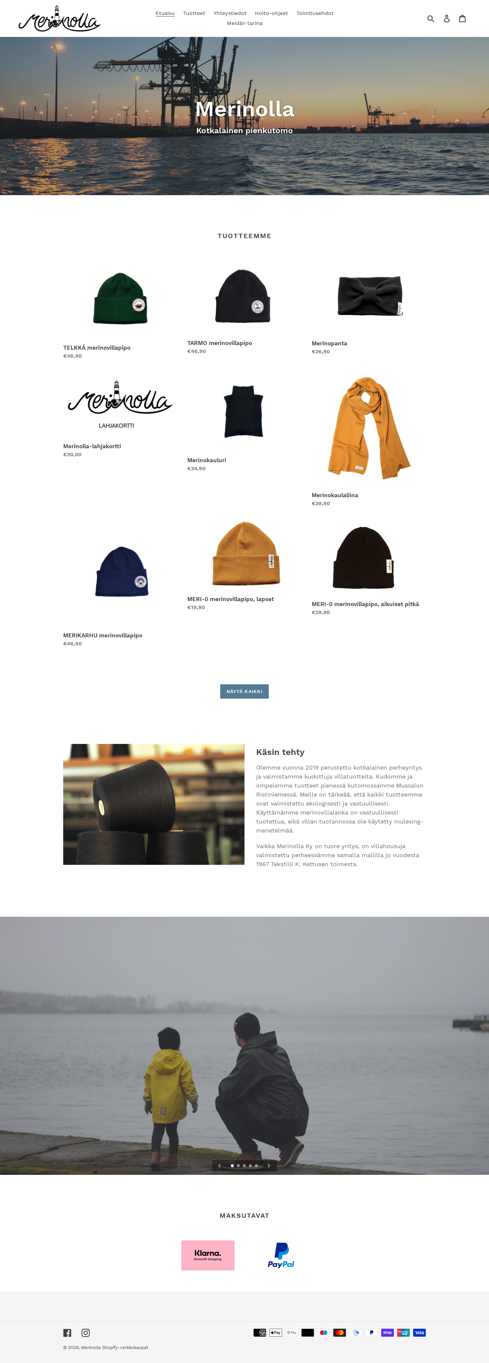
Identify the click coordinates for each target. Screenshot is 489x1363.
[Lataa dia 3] (245, 1166)
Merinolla (90, 1347)
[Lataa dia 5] (257, 1166)
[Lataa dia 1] (233, 1166)
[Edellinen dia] (219, 1166)
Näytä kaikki (244, 691)
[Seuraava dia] (269, 1166)
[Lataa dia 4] (251, 1166)
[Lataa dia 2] (239, 1166)
